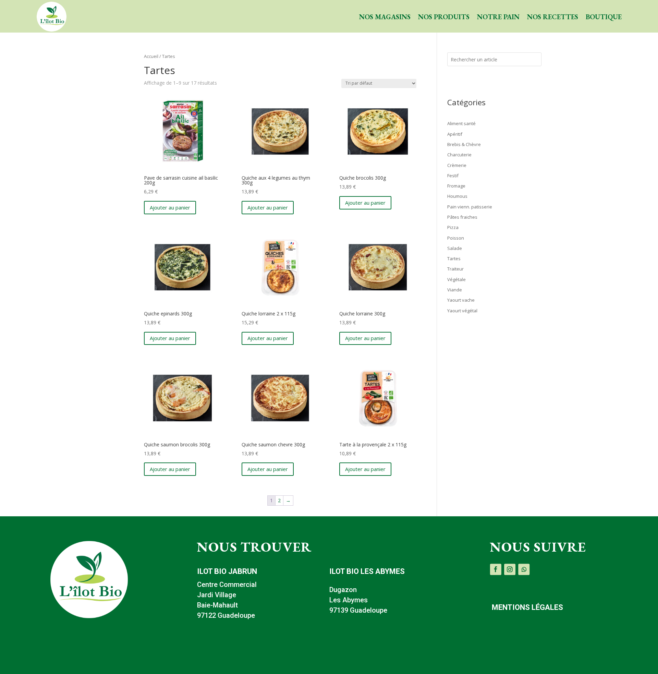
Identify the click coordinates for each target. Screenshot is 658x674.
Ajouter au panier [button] (170, 207)
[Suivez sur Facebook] (495, 569)
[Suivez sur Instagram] (509, 569)
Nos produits (444, 16)
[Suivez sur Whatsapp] (524, 569)
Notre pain (498, 16)
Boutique (604, 16)
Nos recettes (552, 16)
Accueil (151, 56)
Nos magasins (385, 16)
